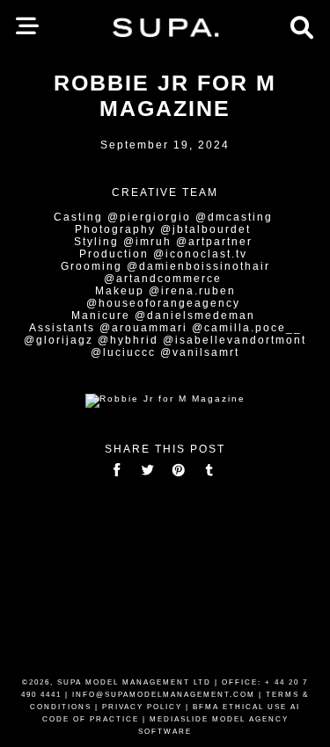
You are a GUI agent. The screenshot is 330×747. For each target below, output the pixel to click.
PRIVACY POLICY (142, 707)
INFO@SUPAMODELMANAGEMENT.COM (163, 695)
